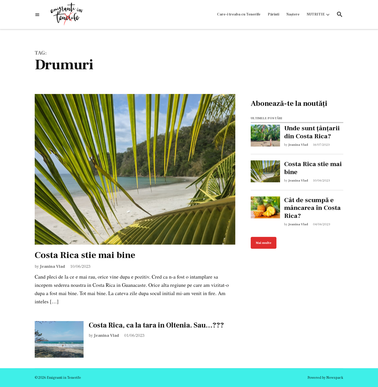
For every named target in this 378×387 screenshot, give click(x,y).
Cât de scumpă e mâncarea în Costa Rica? (312, 208)
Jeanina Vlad (52, 266)
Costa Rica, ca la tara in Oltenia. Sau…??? (156, 325)
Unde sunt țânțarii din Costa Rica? (312, 132)
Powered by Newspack (325, 377)
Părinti (273, 14)
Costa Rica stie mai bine (85, 255)
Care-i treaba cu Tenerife (238, 14)
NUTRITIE (316, 14)
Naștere (293, 14)
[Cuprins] (37, 14)
